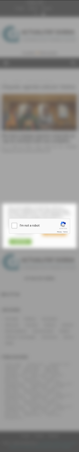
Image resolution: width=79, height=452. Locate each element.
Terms (65, 232)
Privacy (59, 232)
